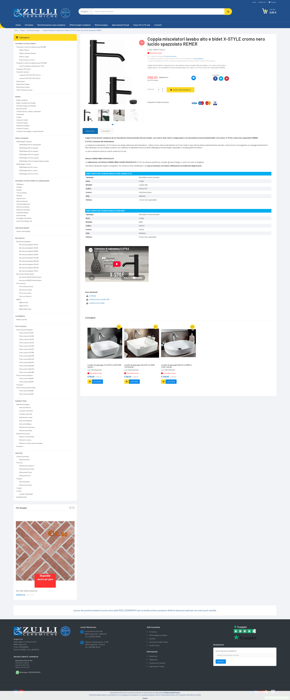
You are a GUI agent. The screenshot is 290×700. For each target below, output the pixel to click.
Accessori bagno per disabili (26, 106)
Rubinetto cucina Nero (26, 437)
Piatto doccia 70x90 (26, 333)
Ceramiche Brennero (23, 204)
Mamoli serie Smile (25, 430)
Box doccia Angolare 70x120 (29, 264)
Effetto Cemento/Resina (27, 53)
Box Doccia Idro (21, 109)
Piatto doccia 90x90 (26, 382)
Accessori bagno (22, 123)
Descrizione (90, 131)
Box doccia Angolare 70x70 (28, 245)
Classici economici (22, 456)
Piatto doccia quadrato (24, 375)
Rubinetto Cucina (25, 440)
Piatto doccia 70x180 (26, 352)
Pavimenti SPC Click (23, 69)
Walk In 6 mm (23, 302)
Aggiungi (97, 382)
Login (254, 2)
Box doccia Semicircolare (25, 274)
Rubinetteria (21, 401)
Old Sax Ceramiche (22, 207)
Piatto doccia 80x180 (26, 372)
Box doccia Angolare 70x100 (29, 258)
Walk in (18, 299)
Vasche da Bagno (22, 228)
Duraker (19, 190)
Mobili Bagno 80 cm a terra (28, 170)
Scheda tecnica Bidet (97, 303)
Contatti (158, 25)
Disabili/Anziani (21, 497)
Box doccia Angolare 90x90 (28, 254)
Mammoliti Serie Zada (26, 469)
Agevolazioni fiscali (120, 25)
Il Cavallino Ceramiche (23, 218)
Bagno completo (22, 100)
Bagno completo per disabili (26, 103)
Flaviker (19, 187)
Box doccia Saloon (25, 290)
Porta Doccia (20, 283)
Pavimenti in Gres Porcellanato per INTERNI (31, 47)
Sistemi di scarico (22, 128)
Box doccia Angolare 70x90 (28, 248)
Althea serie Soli (24, 476)
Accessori (19, 385)
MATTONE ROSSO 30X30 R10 (26, 591)
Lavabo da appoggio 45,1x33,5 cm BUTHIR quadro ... (104, 366)
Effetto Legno (24, 57)
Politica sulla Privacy (172, 693)
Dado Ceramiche (22, 201)
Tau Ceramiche (21, 193)
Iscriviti (220, 661)
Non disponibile (182, 90)
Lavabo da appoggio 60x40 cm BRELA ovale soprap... (176, 366)
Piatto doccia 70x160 (26, 346)
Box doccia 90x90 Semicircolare (30, 277)
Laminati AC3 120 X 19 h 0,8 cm (29, 78)
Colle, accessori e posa (24, 90)
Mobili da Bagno (21, 138)
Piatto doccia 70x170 (26, 349)
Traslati (19, 488)
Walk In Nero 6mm (25, 309)
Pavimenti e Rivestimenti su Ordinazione (32, 181)
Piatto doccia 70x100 (26, 336)
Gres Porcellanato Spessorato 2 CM (31, 66)
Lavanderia (20, 316)
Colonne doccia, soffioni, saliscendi (28, 111)
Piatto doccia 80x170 (26, 369)
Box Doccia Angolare (23, 241)
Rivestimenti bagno (23, 84)
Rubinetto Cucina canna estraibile (30, 443)
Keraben (19, 195)
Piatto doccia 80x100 (26, 356)
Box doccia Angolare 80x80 (28, 251)
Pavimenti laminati (22, 72)
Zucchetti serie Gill (25, 414)
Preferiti (273, 2)
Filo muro (19, 463)
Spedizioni (153, 656)
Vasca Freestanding (23, 231)
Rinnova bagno (101, 25)
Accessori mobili (22, 120)
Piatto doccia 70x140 (26, 343)
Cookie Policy (154, 645)
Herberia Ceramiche (23, 210)
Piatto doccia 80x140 (26, 362)
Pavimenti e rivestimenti (25, 43)
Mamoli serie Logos (25, 417)
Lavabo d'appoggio (26, 494)
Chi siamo (29, 25)
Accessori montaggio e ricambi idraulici (29, 131)
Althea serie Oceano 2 (26, 466)
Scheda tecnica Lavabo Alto (99, 299)
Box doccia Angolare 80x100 (29, 261)
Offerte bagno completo (80, 25)
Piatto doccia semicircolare (25, 388)
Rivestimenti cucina (23, 87)
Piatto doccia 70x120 (26, 339)
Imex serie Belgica (25, 424)
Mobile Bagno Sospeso (24, 141)
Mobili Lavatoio (21, 319)
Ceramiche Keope (22, 213)
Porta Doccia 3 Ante (26, 286)
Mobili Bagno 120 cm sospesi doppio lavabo (34, 161)
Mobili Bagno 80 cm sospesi (28, 148)
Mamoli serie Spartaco (27, 427)
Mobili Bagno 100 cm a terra (28, 174)
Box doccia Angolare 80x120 (29, 268)
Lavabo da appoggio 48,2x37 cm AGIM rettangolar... (139, 366)
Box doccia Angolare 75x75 (28, 271)
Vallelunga (19, 184)
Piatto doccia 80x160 (26, 366)
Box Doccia (19, 238)
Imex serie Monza (25, 407)
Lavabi (18, 117)
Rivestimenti (20, 81)
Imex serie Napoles (25, 421)
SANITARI (19, 453)
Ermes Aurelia (21, 215)
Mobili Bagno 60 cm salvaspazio (30, 145)
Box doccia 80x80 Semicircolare (30, 280)
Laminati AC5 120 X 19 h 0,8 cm (30, 75)
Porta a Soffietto (25, 296)
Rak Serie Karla (24, 482)
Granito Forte (21, 198)
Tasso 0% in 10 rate (141, 25)
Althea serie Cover (25, 472)
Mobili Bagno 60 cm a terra (28, 167)
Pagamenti (153, 659)
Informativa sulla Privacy (158, 642)
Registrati (262, 2)
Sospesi (19, 479)
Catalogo (92, 296)
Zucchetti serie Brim (26, 411)
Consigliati (106, 131)
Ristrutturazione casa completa (51, 25)
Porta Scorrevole (25, 293)
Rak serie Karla (24, 459)
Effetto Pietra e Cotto (27, 60)
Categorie (84, 11)
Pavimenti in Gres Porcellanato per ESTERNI (31, 63)
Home (18, 25)
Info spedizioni (198, 58)
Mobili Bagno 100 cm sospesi (29, 154)
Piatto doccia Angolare (24, 330)
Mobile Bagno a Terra (23, 164)
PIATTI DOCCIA (20, 326)
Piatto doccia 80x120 (26, 359)
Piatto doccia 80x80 (26, 378)
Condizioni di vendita (157, 663)
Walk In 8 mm (23, 306)
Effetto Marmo (24, 50)
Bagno (23, 30)
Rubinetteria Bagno (33, 30)
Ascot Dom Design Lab (24, 221)
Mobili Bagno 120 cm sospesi (29, 158)
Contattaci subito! (170, 56)
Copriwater (20, 114)
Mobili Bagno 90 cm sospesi (28, 151)
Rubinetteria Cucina (23, 434)
